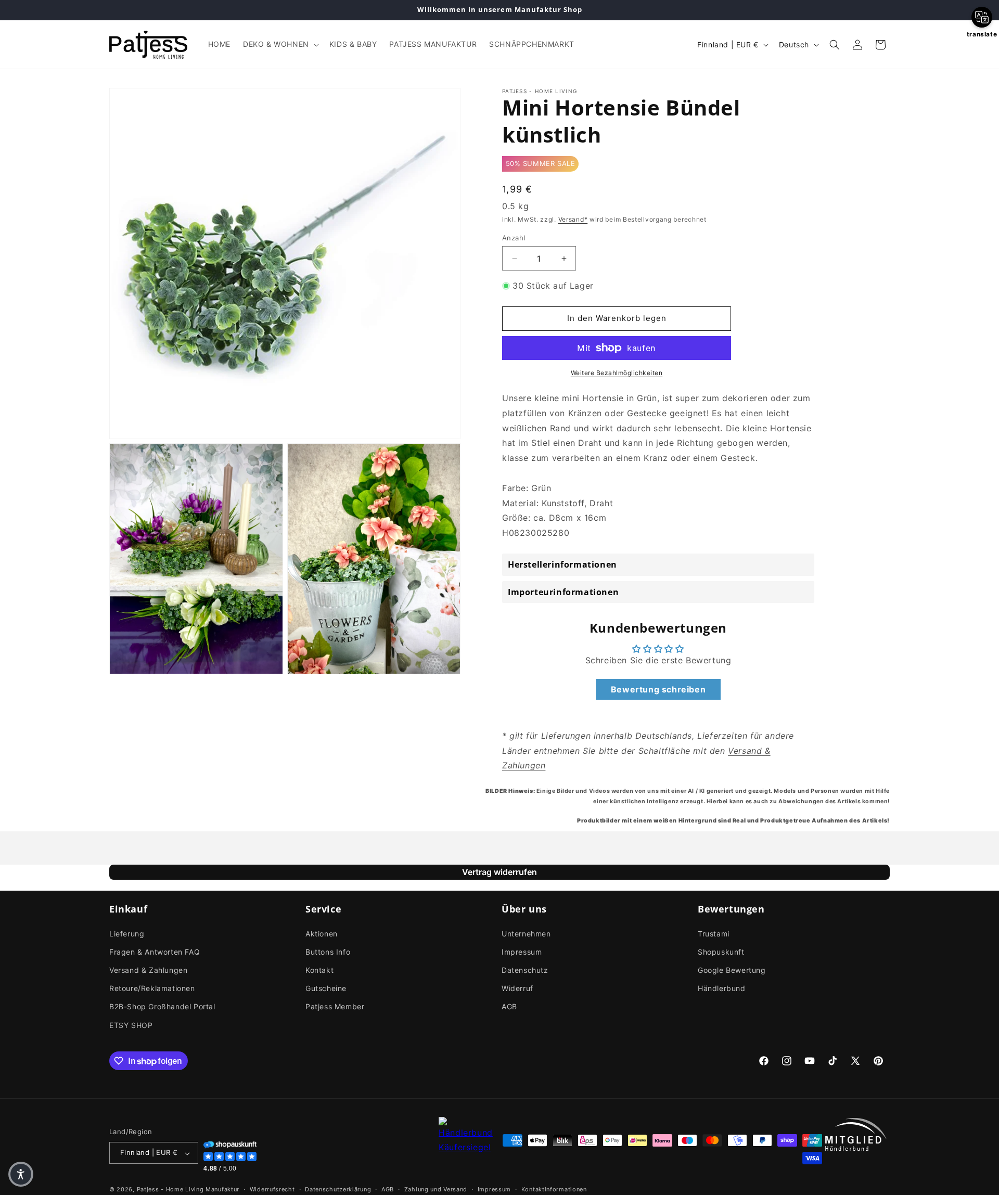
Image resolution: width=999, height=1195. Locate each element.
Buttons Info (327, 951)
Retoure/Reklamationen (152, 988)
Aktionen (321, 933)
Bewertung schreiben (658, 689)
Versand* (573, 220)
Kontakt (319, 969)
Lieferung (126, 933)
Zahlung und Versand (435, 1189)
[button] (280, 44)
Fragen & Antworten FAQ (154, 951)
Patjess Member (334, 1006)
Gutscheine (326, 988)
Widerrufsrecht (272, 1189)
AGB (509, 1006)
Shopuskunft (721, 951)
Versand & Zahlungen (148, 969)
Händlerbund (722, 988)
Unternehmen (526, 933)
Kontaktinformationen (554, 1189)
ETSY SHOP (130, 1024)
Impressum (522, 951)
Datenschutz (525, 969)
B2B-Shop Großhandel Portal (162, 1006)
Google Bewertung (732, 969)
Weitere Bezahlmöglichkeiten (617, 373)
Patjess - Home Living (170, 1189)
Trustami (713, 933)
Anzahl (513, 238)
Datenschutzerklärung (338, 1189)
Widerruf (517, 988)
